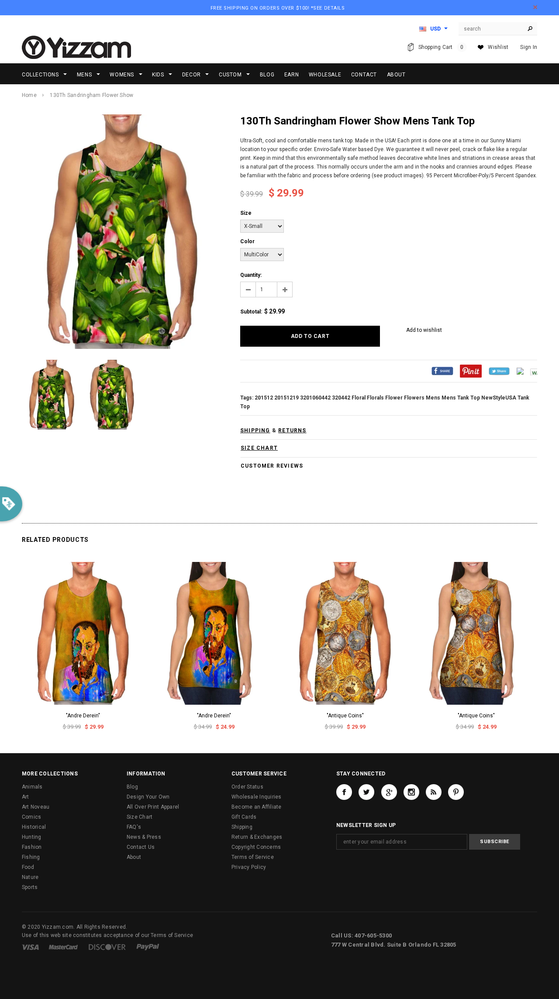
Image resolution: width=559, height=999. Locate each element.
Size (246, 213)
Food (28, 867)
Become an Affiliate (256, 807)
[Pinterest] (471, 371)
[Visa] (30, 947)
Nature (30, 877)
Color (247, 241)
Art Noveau (35, 807)
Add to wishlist (424, 330)
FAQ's (134, 827)
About (134, 857)
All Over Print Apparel (153, 807)
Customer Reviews (272, 466)
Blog (132, 787)
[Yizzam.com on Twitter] (366, 792)
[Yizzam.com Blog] (434, 792)
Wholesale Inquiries (256, 797)
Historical (34, 827)
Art (25, 797)
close (535, 7)
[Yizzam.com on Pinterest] (456, 792)
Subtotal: (251, 312)
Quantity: (251, 275)
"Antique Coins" (345, 716)
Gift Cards (243, 817)
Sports (30, 887)
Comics (31, 817)
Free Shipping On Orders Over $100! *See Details (277, 8)
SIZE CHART (259, 448)
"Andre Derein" (83, 716)
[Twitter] (499, 371)
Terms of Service (252, 857)
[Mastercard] (63, 947)
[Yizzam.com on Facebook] (344, 792)
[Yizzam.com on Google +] (389, 792)
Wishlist (498, 47)
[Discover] (107, 947)
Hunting (31, 837)
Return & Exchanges (256, 837)
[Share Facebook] (442, 371)
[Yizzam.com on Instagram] (411, 792)
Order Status (247, 787)
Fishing (31, 857)
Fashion (32, 847)
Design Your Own (148, 797)
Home (29, 95)
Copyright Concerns (256, 847)
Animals (32, 787)
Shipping (241, 827)
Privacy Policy (248, 867)
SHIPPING (255, 430)
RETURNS (292, 430)
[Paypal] (147, 947)
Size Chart (139, 817)
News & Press (144, 837)
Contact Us (141, 847)
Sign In (528, 47)
